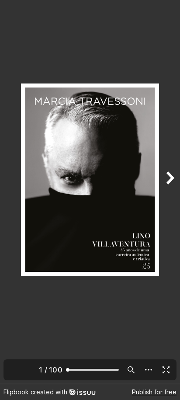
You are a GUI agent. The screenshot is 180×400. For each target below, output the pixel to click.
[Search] (131, 370)
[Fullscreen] (166, 370)
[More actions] (148, 370)
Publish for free (154, 392)
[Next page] (169, 192)
